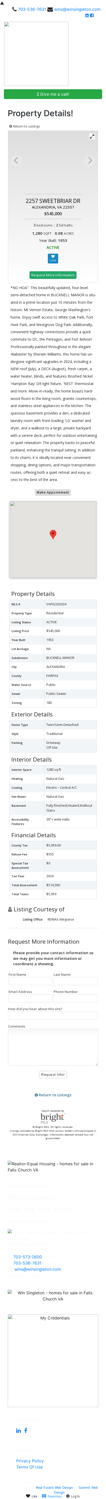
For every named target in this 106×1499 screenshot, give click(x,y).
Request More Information (53, 275)
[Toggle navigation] (96, 54)
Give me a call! (54, 94)
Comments (16, 1026)
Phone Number (66, 991)
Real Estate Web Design (54, 1488)
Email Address (20, 991)
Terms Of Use (29, 1467)
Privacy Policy (30, 1460)
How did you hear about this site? (35, 1009)
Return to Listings (26, 126)
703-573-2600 (27, 1256)
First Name (17, 974)
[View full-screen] (92, 136)
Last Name (62, 974)
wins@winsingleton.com (77, 9)
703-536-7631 (32, 9)
